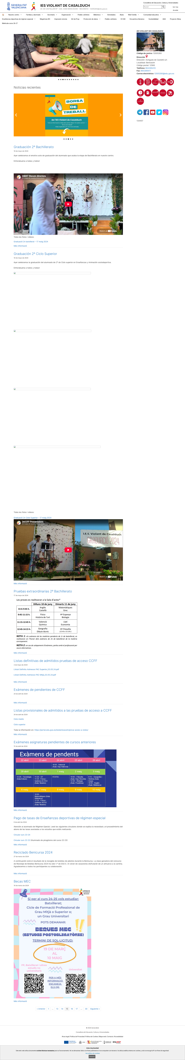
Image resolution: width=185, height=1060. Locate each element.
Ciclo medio (19, 719)
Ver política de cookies (92, 1053)
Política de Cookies (91, 1036)
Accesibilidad (118, 1036)
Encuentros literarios (137, 19)
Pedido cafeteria (83, 15)
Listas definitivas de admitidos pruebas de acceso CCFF (55, 661)
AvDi (164, 19)
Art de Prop (75, 19)
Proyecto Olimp (175, 19)
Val (174, 7)
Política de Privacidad (77, 1036)
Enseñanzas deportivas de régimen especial (17, 19)
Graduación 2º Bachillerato (34, 147)
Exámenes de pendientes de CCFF (39, 690)
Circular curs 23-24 (22, 835)
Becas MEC (22, 881)
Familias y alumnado (33, 15)
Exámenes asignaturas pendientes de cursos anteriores (55, 742)
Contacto (110, 1036)
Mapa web (102, 1036)
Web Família (132, 15)
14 (62, 1009)
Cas (177, 7)
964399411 (146, 71)
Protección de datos (91, 19)
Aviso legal (65, 1036)
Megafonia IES (45, 19)
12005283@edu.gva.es (164, 73)
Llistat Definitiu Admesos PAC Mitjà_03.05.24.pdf (35, 675)
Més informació (20, 246)
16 (72, 1009)
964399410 (150, 68)
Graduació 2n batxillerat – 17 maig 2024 (31, 242)
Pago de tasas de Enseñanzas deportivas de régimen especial (59, 818)
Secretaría (51, 15)
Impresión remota (60, 19)
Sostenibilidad (153, 19)
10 (77, 79)
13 (57, 1009)
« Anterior (41, 1009)
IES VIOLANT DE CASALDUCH (65, 5)
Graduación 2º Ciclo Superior (35, 254)
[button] (16, 115)
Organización (66, 15)
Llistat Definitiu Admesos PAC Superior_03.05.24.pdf (36, 669)
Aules (122, 15)
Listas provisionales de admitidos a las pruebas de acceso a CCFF (63, 710)
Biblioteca (97, 15)
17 (77, 1009)
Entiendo (92, 1056)
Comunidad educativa (151, 15)
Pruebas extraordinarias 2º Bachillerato (43, 591)
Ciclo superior (19, 724)
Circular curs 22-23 (22, 840)
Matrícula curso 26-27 (10, 23)
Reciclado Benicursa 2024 (33, 852)
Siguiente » (95, 1009)
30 (86, 1009)
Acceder (175, 10)
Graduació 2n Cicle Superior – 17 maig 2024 (32, 518)
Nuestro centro (13, 15)
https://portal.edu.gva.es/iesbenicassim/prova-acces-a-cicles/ (61, 730)
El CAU (123, 19)
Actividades (111, 15)
